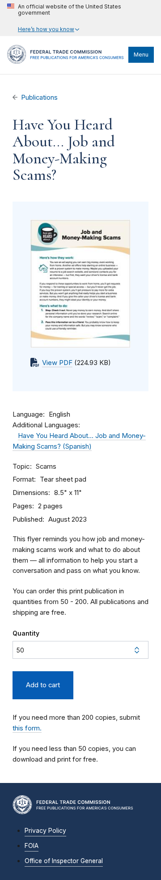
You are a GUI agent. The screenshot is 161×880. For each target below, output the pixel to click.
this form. (27, 728)
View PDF (57, 363)
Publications (39, 97)
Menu (141, 54)
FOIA (31, 845)
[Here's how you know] (80, 18)
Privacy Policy (45, 830)
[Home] (65, 61)
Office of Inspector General (64, 860)
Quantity (26, 633)
